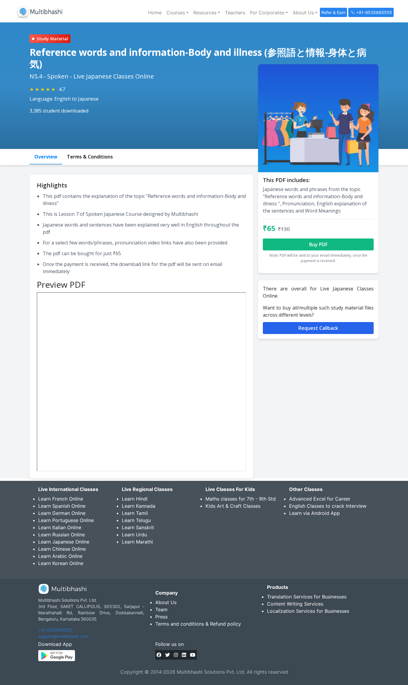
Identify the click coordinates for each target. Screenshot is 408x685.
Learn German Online (61, 513)
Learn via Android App (314, 513)
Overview (45, 156)
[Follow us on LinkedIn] (184, 655)
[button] (177, 13)
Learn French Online (60, 499)
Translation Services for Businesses (306, 597)
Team (161, 609)
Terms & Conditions (90, 156)
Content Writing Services (295, 604)
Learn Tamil (135, 513)
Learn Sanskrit (138, 527)
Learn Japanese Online (63, 542)
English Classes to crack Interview (327, 506)
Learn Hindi (135, 499)
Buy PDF (318, 244)
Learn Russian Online (61, 535)
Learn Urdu (134, 535)
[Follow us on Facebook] (158, 655)
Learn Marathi (137, 542)
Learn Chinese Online (62, 549)
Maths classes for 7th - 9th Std (240, 499)
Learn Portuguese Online (66, 520)
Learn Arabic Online (60, 556)
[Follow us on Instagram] (176, 655)
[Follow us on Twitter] (167, 655)
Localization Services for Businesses (308, 611)
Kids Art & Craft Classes (232, 506)
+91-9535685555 (55, 629)
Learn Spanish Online (61, 506)
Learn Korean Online (60, 563)
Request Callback (318, 328)
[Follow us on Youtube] (193, 655)
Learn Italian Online (59, 527)
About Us (166, 602)
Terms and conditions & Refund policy (198, 624)
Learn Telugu (136, 520)
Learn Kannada (138, 506)
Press (161, 617)
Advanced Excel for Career (319, 499)
